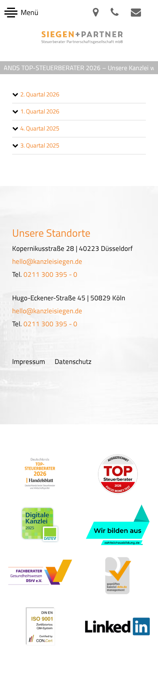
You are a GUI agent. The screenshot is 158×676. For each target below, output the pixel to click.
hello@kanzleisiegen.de (47, 261)
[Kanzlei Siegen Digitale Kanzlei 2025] (40, 525)
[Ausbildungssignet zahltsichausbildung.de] (118, 525)
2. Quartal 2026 (39, 94)
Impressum (28, 361)
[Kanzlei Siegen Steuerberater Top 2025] (40, 474)
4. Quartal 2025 (39, 128)
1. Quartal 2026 (39, 111)
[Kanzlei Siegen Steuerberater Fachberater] (40, 575)
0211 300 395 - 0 (50, 274)
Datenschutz (73, 361)
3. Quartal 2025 (39, 145)
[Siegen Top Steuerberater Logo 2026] (118, 474)
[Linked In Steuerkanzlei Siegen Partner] (118, 626)
